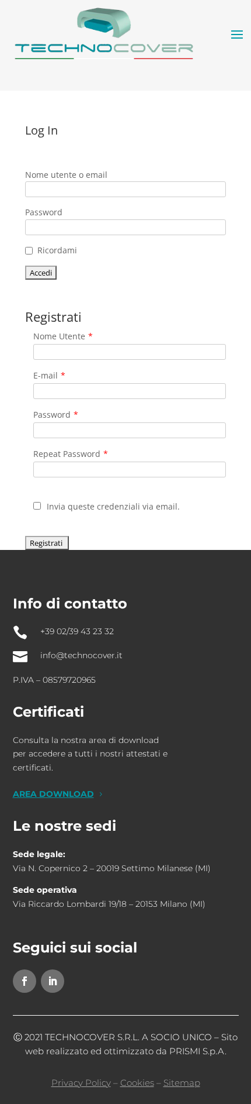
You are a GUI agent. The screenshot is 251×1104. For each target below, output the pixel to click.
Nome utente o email (66, 174)
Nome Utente (63, 336)
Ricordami (57, 250)
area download (53, 794)
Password (43, 212)
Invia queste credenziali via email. (113, 506)
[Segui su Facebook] (24, 981)
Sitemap (181, 1082)
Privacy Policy (81, 1082)
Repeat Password (70, 453)
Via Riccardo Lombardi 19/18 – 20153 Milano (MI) (109, 904)
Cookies (137, 1082)
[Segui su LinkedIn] (52, 981)
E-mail (49, 375)
